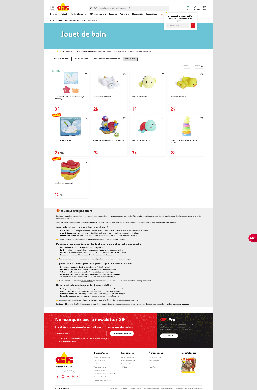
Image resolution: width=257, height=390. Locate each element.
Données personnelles (151, 388)
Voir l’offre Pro (169, 336)
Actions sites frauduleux (102, 380)
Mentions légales (136, 388)
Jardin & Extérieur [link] (78, 14)
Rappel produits (99, 370)
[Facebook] (58, 376)
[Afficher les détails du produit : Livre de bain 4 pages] (70, 126)
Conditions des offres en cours (105, 374)
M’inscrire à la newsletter (122, 333)
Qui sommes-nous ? (156, 357)
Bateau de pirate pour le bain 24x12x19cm (109, 140)
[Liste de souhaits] (85, 74)
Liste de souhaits (100, 364)
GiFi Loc (124, 367)
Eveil (83, 20)
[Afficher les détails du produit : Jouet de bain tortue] (148, 82)
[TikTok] (78, 376)
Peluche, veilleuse (81, 59)
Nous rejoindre (154, 361)
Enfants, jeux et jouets (71, 20)
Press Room (153, 367)
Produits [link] (113, 14)
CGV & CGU (123, 388)
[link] (113, 17)
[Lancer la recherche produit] (91, 8)
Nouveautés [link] (137, 14)
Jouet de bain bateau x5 (64, 183)
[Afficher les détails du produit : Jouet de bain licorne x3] (109, 82)
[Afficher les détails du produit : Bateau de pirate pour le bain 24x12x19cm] (109, 126)
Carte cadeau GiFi (127, 357)
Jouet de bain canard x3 (179, 97)
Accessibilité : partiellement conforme (189, 388)
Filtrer (197, 66)
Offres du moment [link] (98, 14)
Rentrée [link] (53, 14)
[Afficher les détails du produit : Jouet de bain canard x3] (186, 82)
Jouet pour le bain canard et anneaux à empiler (185, 141)
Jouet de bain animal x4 (141, 140)
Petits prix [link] (124, 14)
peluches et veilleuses (90, 300)
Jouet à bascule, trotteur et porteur (106, 59)
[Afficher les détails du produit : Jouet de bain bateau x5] (70, 169)
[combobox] (129, 8)
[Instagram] (63, 376)
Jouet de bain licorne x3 (102, 97)
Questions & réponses (102, 357)
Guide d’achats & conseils (103, 377)
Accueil (52, 20)
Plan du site (113, 388)
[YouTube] (68, 376)
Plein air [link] (64, 14)
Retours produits (100, 367)
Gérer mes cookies (167, 388)
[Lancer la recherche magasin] (193, 25)
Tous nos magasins (155, 364)
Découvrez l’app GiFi (128, 361)
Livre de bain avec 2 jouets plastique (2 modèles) (69, 98)
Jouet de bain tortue (139, 97)
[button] (187, 8)
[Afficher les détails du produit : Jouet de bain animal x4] (148, 126)
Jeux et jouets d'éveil (61, 59)
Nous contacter (99, 361)
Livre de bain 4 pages (63, 140)
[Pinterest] (73, 376)
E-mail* (59, 331)
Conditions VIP (126, 364)
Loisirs (59, 20)
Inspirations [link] (151, 14)
